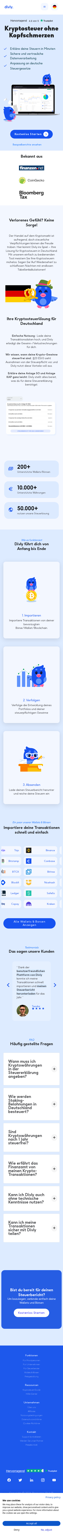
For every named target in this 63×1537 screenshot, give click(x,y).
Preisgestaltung (31, 1376)
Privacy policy (53, 1497)
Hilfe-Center (31, 1394)
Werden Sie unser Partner (31, 1441)
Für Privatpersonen (31, 1360)
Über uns (31, 1407)
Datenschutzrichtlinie (31, 1419)
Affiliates (31, 1411)
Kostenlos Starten (31, 1312)
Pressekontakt (31, 1445)
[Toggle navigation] (43, 6)
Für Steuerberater (31, 1368)
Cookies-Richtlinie (31, 1423)
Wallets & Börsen (31, 1372)
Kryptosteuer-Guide (31, 1390)
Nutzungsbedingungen (32, 1415)
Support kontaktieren (31, 1437)
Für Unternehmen (31, 1364)
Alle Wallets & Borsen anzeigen (29, 923)
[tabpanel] (31, 991)
